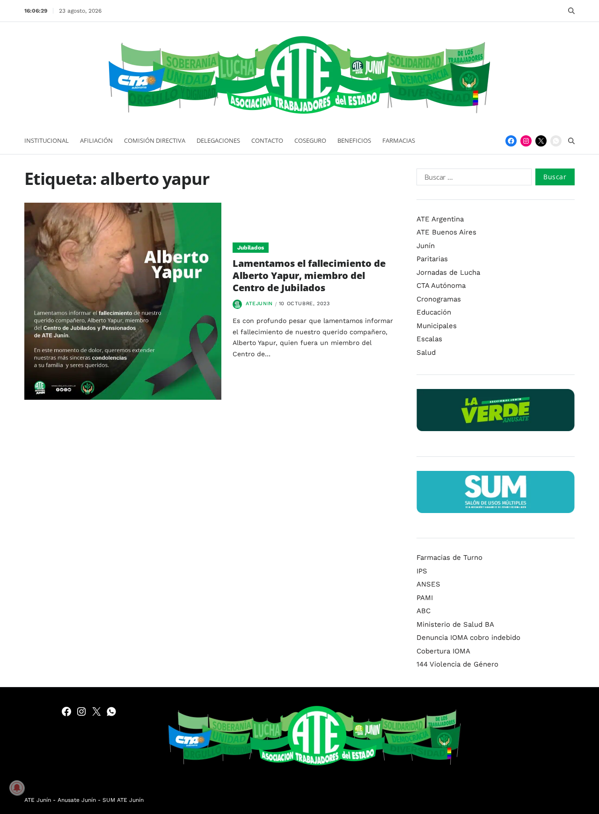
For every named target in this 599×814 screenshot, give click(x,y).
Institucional (46, 140)
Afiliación (96, 140)
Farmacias (398, 140)
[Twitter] (541, 141)
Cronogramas (438, 299)
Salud (426, 352)
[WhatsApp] (556, 141)
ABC (423, 611)
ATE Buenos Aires (446, 232)
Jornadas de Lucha (448, 272)
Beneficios (354, 140)
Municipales (436, 326)
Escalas (429, 339)
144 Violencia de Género (457, 664)
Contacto (267, 140)
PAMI (424, 598)
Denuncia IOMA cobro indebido (468, 637)
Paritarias (432, 259)
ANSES (428, 584)
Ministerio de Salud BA (455, 624)
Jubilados (250, 247)
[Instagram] (526, 141)
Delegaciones (218, 140)
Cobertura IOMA (443, 651)
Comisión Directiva (154, 140)
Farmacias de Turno (449, 557)
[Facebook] (511, 141)
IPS (421, 571)
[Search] (571, 10)
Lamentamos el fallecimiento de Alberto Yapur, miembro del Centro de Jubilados (309, 275)
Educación (433, 312)
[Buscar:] (472, 179)
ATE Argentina (440, 219)
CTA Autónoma (441, 285)
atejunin (259, 304)
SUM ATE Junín (123, 800)
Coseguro (310, 140)
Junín (425, 246)
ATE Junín (37, 800)
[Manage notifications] (16, 787)
